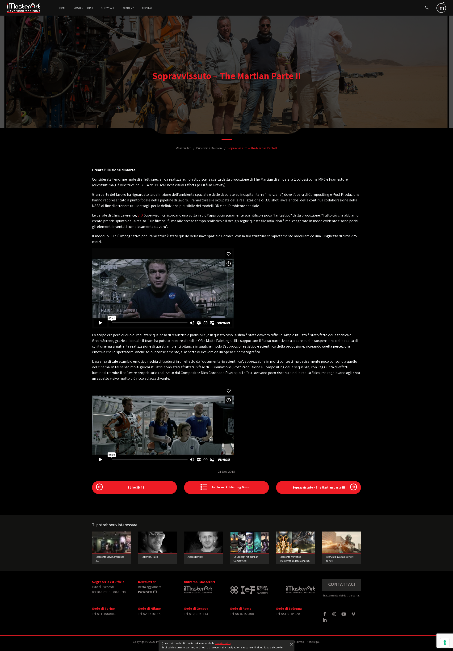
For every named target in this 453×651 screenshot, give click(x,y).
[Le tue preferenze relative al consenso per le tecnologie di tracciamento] (444, 642)
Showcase (107, 8)
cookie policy (223, 643)
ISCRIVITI (145, 592)
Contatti (148, 8)
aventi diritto (296, 642)
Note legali (313, 642)
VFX (140, 215)
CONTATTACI (341, 584)
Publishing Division (209, 148)
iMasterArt (183, 148)
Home (61, 8)
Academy (128, 8)
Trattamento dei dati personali (341, 595)
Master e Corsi (83, 8)
